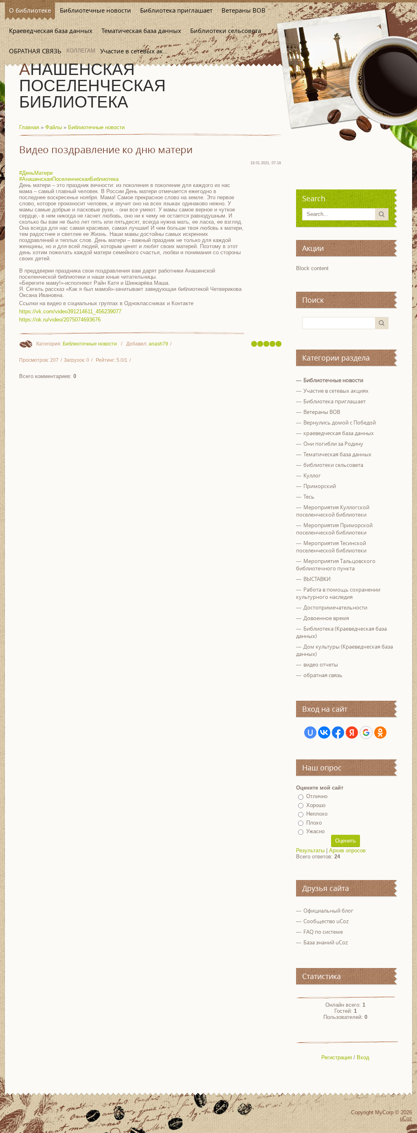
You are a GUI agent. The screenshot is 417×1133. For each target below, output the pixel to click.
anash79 (158, 344)
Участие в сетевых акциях (336, 390)
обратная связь (322, 675)
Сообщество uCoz (326, 921)
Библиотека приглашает (334, 401)
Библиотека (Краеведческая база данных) (341, 632)
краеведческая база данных (338, 433)
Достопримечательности (335, 607)
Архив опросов (347, 850)
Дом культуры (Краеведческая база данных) (344, 650)
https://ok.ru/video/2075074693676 (60, 320)
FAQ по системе (323, 931)
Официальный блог (328, 910)
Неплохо (316, 814)
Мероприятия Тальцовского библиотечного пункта (335, 564)
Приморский (319, 486)
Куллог (312, 475)
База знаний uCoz (325, 942)
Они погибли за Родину (333, 443)
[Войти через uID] (310, 732)
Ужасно (315, 831)
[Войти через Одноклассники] (380, 732)
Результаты (310, 850)
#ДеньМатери (36, 173)
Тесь (308, 496)
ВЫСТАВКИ (317, 579)
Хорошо (315, 805)
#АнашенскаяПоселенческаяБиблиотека (69, 179)
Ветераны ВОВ (321, 412)
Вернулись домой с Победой (339, 422)
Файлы (53, 127)
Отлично (316, 796)
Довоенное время (326, 618)
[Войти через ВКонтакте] (324, 732)
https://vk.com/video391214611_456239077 (70, 311)
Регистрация (336, 1057)
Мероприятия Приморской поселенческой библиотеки (334, 528)
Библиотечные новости (96, 127)
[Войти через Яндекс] (352, 732)
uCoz (406, 1118)
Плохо (314, 823)
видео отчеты (320, 664)
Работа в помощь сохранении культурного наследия (338, 593)
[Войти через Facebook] (338, 732)
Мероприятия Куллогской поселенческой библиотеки (332, 511)
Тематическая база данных (337, 454)
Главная (29, 127)
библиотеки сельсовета (333, 465)
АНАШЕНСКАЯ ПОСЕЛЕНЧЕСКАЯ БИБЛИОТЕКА (92, 85)
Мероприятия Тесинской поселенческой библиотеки (331, 546)
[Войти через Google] (366, 732)
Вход (363, 1057)
